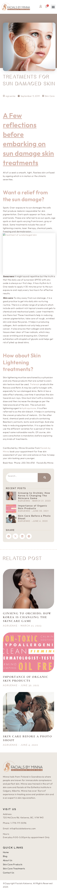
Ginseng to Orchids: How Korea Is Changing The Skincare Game (34, 496)
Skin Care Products (13, 864)
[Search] (44, 477)
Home (6, 852)
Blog (5, 856)
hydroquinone (29, 408)
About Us (7, 860)
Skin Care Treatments (14, 868)
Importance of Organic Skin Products (32, 507)
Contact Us (8, 872)
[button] (53, 6)
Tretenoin (35, 384)
